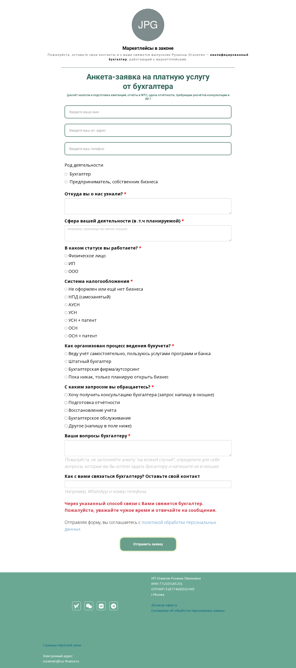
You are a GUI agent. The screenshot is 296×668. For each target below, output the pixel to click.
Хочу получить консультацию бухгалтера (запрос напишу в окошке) (141, 395)
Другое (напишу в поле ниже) (100, 426)
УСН (72, 312)
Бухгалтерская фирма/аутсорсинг (104, 369)
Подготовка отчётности (94, 402)
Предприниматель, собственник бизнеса (113, 182)
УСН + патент (82, 320)
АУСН (74, 304)
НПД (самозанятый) (89, 297)
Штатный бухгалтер (89, 361)
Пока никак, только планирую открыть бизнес (118, 377)
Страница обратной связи (62, 645)
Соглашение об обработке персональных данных (188, 610)
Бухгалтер (79, 174)
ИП (71, 263)
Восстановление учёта (92, 410)
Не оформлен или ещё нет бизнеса (105, 289)
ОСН (73, 328)
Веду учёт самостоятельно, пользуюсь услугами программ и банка (139, 353)
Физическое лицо (87, 256)
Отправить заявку (148, 544)
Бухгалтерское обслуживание (99, 418)
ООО (73, 271)
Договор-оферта (164, 605)
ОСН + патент (82, 336)
